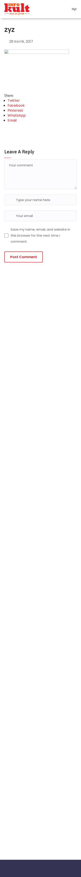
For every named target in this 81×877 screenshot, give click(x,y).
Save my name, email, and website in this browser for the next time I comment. (40, 235)
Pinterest (15, 110)
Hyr (74, 9)
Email (12, 120)
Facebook (16, 105)
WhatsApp (17, 115)
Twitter (14, 100)
